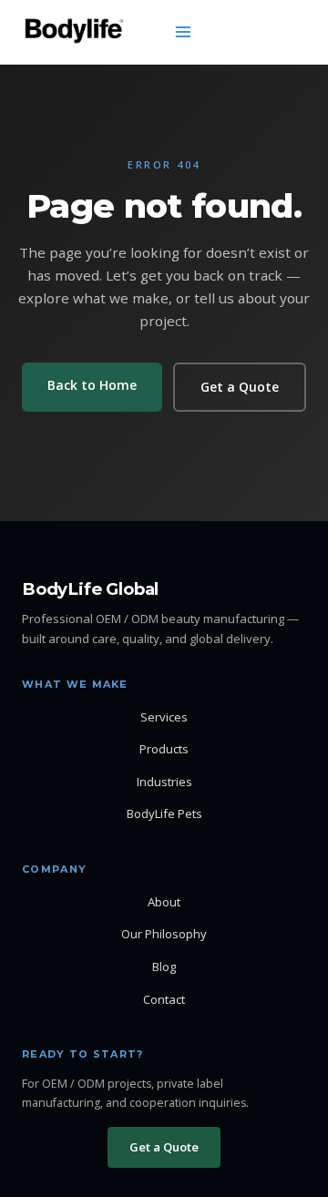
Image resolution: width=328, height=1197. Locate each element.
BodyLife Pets (164, 813)
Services (164, 717)
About (164, 902)
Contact (164, 999)
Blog (164, 966)
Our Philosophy (164, 934)
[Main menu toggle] (183, 32)
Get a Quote (239, 386)
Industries (164, 781)
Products (164, 749)
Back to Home (92, 385)
